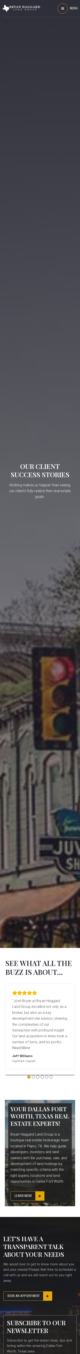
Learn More (23, 1196)
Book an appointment (24, 1296)
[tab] (28, 1077)
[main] (40, 608)
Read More (21, 1048)
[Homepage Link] (21, 8)
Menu (74, 8)
